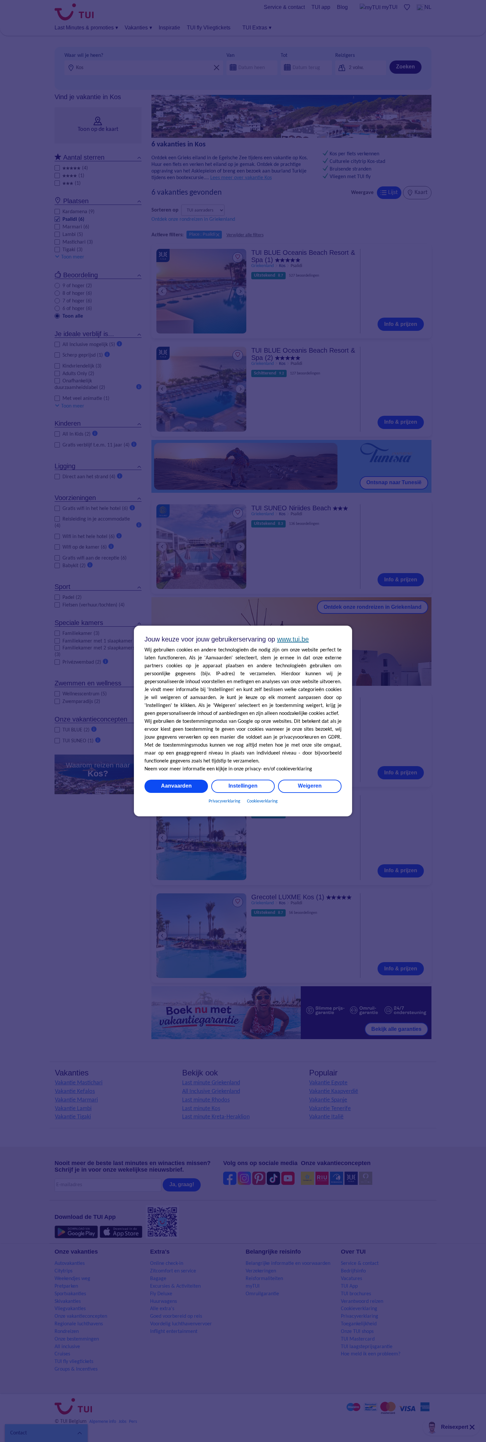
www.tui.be (293, 639)
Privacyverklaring (224, 801)
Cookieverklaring (262, 801)
